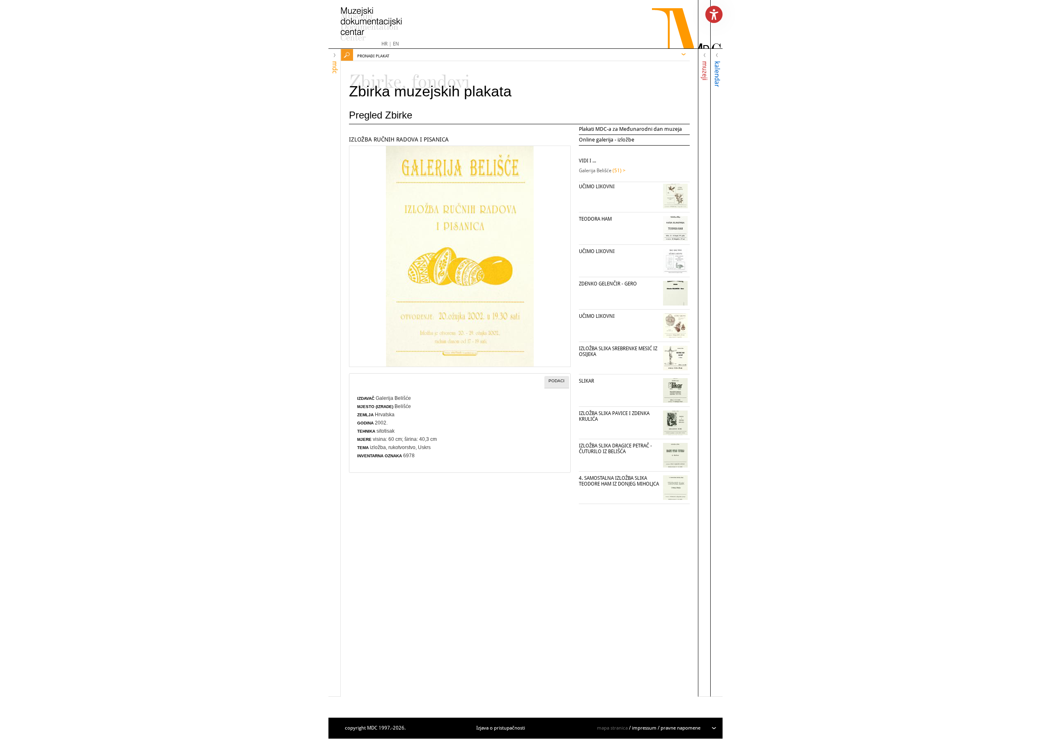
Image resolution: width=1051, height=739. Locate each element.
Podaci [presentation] (556, 381)
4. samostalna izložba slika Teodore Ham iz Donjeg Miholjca (619, 481)
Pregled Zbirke (380, 115)
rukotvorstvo (401, 447)
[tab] (556, 382)
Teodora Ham (595, 219)
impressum (644, 728)
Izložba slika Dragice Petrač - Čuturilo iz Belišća (615, 448)
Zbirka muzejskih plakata (430, 91)
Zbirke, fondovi (409, 78)
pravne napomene (680, 728)
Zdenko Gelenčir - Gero (608, 284)
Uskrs (424, 447)
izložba (378, 447)
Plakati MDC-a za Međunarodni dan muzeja (630, 129)
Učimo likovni (597, 186)
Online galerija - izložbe (606, 140)
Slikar (586, 381)
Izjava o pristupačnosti (500, 728)
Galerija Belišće (393, 398)
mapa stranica (612, 728)
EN (396, 44)
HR (384, 44)
